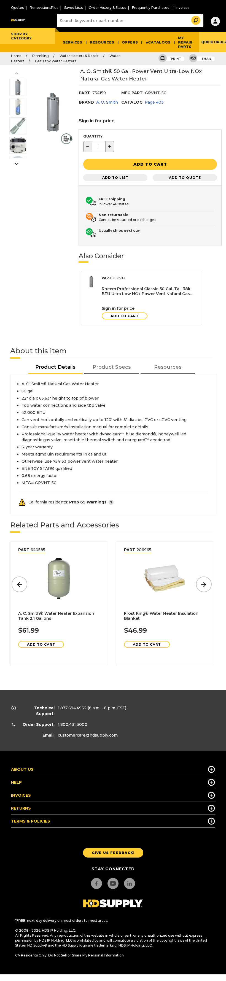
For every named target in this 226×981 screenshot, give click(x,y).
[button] (195, 19)
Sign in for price (97, 120)
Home (16, 56)
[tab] (55, 367)
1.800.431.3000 (72, 724)
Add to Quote (185, 178)
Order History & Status (107, 8)
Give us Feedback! (113, 853)
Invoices (182, 8)
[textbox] (99, 146)
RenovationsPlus (44, 8)
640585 (31, 549)
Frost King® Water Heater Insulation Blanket (161, 616)
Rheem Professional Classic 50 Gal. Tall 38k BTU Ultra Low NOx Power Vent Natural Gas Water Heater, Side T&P (146, 291)
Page (154, 102)
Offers (130, 42)
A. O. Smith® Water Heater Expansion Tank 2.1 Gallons (56, 616)
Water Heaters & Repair (79, 56)
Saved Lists (73, 8)
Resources (102, 42)
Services (72, 42)
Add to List (115, 178)
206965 (137, 549)
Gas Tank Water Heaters (55, 61)
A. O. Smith (107, 102)
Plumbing (40, 56)
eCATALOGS (158, 42)
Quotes (17, 8)
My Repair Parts (185, 42)
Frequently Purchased (151, 8)
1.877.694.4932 (72, 707)
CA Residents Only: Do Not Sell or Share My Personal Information (69, 955)
